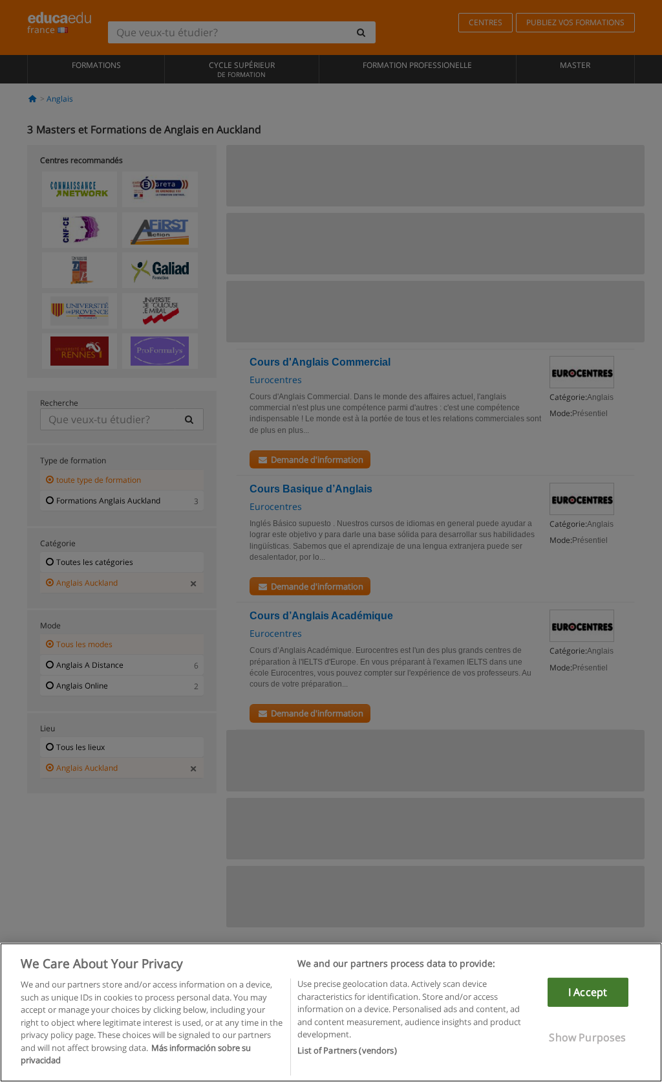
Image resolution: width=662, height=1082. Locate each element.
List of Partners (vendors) (346, 1050)
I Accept (587, 992)
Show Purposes (587, 1037)
